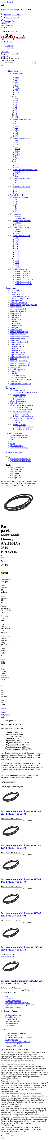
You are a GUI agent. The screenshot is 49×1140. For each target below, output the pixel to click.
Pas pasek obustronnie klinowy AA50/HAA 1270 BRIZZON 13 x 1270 (21, 846)
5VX (16, 167)
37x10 (17, 254)
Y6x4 (17, 78)
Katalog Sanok (15, 478)
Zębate (17, 233)
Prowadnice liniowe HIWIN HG (26, 392)
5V (16, 107)
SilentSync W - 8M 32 (23, 273)
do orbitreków (15, 350)
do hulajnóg (14, 328)
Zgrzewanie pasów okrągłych (20, 461)
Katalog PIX (14, 473)
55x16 (17, 263)
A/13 (16, 84)
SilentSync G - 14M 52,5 (24, 280)
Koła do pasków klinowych (23, 405)
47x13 (17, 259)
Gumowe (18, 216)
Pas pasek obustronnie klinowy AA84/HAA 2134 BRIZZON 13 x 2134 (21, 812)
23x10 (17, 240)
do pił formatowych (17, 355)
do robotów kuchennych (19, 361)
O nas (7, 996)
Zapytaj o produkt (7, 956)
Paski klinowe (18, 73)
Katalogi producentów (13, 1007)
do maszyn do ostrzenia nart (20, 336)
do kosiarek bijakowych (18, 303)
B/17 (16, 86)
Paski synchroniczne (20, 269)
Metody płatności (11, 1019)
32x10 (17, 252)
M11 (16, 117)
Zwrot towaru (10, 1025)
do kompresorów (16, 330)
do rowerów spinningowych (20, 363)
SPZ (16, 96)
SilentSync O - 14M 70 (23, 282)
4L (16, 191)
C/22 (16, 90)
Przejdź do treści (7, 2)
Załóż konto (9, 48)
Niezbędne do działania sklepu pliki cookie (18, 1064)
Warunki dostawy (11, 1017)
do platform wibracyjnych (19, 357)
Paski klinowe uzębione (21, 138)
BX (16, 161)
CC (16, 184)
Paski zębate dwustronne (22, 221)
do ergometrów (15, 323)
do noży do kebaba (17, 346)
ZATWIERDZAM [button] (7, 1125)
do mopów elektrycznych (19, 342)
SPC (16, 103)
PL (16, 210)
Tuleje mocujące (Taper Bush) (23, 418)
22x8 (16, 244)
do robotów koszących (18, 311)
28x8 (16, 248)
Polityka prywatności (13, 1001)
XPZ (16, 140)
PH (16, 199)
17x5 (16, 238)
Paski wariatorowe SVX (21, 236)
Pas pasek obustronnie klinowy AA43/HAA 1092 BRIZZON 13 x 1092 (21, 914)
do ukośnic (14, 373)
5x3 (16, 76)
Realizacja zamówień (13, 1015)
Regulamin (9, 999)
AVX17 (17, 155)
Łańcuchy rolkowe (19, 395)
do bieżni (13, 321)
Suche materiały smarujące (19, 448)
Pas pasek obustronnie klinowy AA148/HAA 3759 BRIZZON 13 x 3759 (22, 982)
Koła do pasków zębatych (22, 412)
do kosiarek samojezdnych (19, 298)
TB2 (16, 202)
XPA (16, 142)
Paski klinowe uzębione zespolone (25, 170)
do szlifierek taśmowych (18, 369)
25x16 (17, 92)
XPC (16, 147)
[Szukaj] (35, 62)
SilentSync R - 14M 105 (23, 284)
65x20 (17, 265)
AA (16, 180)
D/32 (16, 94)
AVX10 (17, 149)
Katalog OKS (15, 475)
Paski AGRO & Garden (21, 187)
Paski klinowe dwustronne (22, 178)
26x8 (16, 246)
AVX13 (17, 153)
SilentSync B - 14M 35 (23, 277)
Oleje (12, 439)
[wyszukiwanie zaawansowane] (32, 62)
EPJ (16, 204)
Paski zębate (17, 214)
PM (16, 212)
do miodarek (14, 340)
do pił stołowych (16, 315)
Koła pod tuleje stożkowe (24, 409)
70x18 (17, 267)
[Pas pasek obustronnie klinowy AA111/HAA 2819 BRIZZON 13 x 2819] (18, 521)
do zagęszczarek (16, 307)
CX (16, 163)
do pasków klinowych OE (24, 427)
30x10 (17, 250)
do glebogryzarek (16, 301)
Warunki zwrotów (11, 1023)
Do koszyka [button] (29, 821)
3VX (16, 165)
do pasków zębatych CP (23, 429)
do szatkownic (15, 367)
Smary (12, 444)
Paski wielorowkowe (20, 197)
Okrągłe (17, 229)
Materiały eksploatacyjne (19, 435)
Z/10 (16, 82)
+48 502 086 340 (7, 25)
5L (16, 193)
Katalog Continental (17, 467)
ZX (16, 157)
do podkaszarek (15, 313)
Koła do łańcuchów (17, 403)
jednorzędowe (20, 397)
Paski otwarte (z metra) (21, 227)
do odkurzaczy (15, 348)
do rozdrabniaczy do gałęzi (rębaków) (23, 305)
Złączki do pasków (19, 425)
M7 (16, 115)
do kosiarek (14, 292)
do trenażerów (15, 371)
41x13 (17, 256)
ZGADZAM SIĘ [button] (7, 1136)
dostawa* (11, 18)
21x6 (16, 242)
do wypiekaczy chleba (18, 377)
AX (16, 159)
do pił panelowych (16, 317)
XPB (16, 145)
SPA (16, 98)
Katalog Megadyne (17, 469)
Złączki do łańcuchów (18, 401)
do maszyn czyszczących (19, 332)
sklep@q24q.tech (7, 27)
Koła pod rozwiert (21, 407)
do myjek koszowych (17, 344)
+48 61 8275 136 (7, 23)
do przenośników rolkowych (20, 384)
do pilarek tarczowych (18, 334)
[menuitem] (24, 176)
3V (16, 105)
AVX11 (17, 151)
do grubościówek (16, 325)
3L (16, 189)
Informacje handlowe (8, 782)
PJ (15, 206)
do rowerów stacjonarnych (19, 365)
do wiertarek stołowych (18, 375)
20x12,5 (18, 88)
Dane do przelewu (12, 1021)
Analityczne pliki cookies (10, 1092)
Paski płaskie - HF (16, 195)
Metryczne (18, 420)
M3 (16, 111)
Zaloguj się (9, 46)
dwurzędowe (19, 399)
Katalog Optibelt (16, 471)
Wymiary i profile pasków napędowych (19, 1005)
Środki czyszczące (16, 446)
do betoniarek (15, 382)
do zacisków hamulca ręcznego (21, 379)
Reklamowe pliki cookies (10, 1106)
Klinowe (18, 231)
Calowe (17, 422)
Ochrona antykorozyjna (18, 437)
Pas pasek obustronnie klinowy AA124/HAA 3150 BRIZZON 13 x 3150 (22, 948)
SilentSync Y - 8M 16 (22, 271)
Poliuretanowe (20, 218)
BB (16, 182)
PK (16, 208)
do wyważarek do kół (18, 309)
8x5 (16, 80)
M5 (16, 113)
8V (16, 109)
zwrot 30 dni (12, 15)
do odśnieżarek (15, 319)
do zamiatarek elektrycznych (20, 296)
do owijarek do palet (17, 352)
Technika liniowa (19, 390)
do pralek (13, 359)
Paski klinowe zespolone (22, 119)
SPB (16, 100)
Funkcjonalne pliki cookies (10, 1081)
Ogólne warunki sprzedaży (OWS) (18, 1003)
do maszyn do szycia (17, 338)
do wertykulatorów (17, 290)
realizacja (10, 21)
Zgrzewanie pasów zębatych (20, 459)
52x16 (17, 261)
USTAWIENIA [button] (6, 1133)
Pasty (12, 442)
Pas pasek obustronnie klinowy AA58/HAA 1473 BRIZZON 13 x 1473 (21, 880)
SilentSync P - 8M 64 (22, 275)
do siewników (15, 294)
